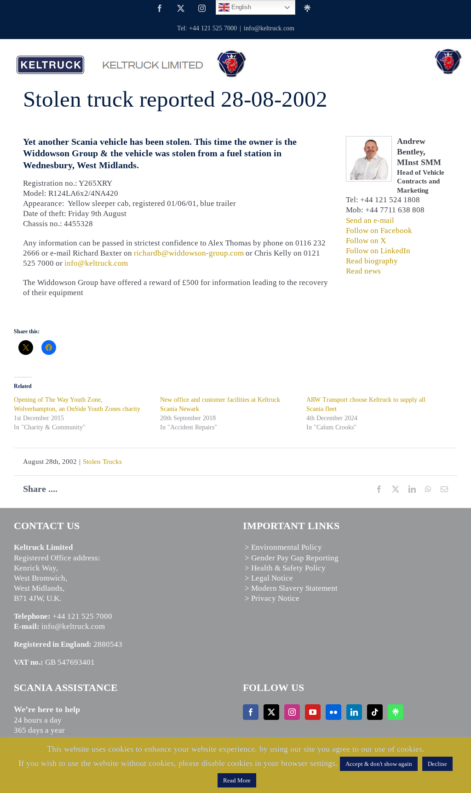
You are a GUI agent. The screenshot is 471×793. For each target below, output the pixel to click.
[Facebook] (250, 712)
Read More (237, 780)
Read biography (372, 261)
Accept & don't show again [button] (378, 763)
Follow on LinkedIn (378, 250)
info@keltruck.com (269, 28)
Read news (363, 271)
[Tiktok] (375, 712)
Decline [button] (437, 763)
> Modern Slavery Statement (291, 588)
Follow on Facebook (379, 230)
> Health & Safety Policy (285, 568)
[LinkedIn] (354, 712)
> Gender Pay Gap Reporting (292, 557)
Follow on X (366, 240)
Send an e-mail (370, 220)
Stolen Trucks (102, 461)
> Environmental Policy (283, 547)
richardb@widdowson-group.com (189, 253)
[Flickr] (333, 712)
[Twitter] (271, 712)
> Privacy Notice (272, 598)
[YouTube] (313, 712)
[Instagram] (292, 712)
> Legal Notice (269, 578)
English (240, 7)
